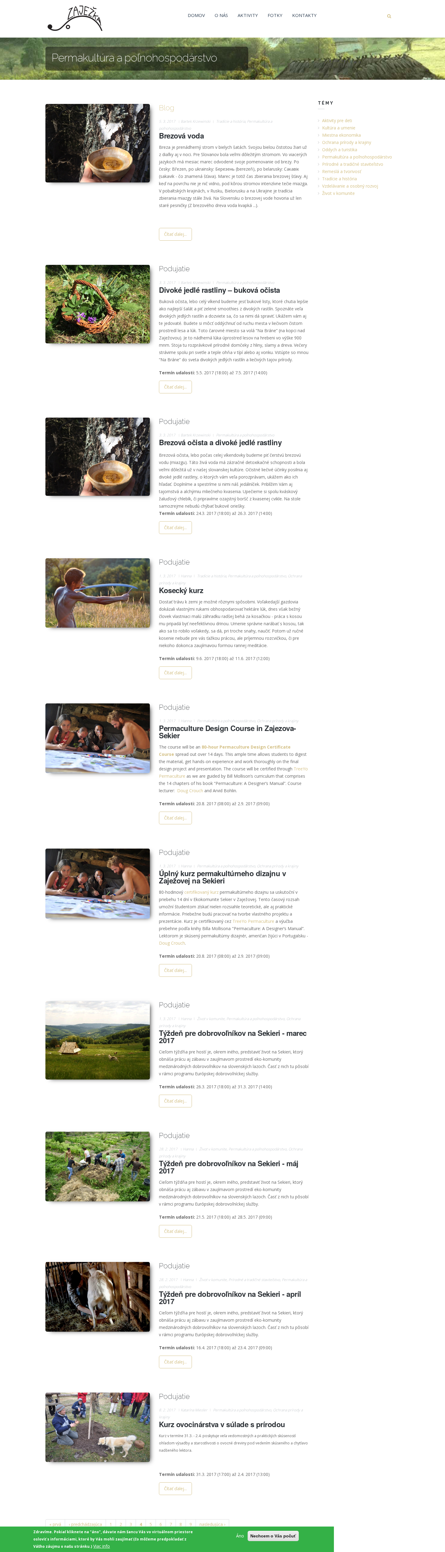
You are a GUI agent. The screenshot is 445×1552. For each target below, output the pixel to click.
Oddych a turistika (339, 149)
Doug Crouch (190, 790)
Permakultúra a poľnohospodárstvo (245, 282)
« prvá (55, 1524)
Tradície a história (230, 121)
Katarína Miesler (194, 1410)
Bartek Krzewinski (195, 121)
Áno (240, 1536)
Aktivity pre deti (337, 120)
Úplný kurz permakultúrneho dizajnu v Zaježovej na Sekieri (222, 877)
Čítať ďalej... (175, 234)
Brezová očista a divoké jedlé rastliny (220, 442)
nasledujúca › (212, 1524)
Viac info (101, 1546)
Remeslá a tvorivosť (341, 171)
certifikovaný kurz (201, 892)
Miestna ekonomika (341, 135)
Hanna (186, 576)
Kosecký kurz (181, 590)
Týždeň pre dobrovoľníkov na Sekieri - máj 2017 (228, 1167)
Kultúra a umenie (338, 128)
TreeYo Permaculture (253, 921)
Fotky (275, 15)
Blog (166, 107)
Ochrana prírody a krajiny (277, 720)
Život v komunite (211, 1018)
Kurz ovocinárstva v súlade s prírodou (222, 1424)
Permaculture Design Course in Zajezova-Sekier (227, 731)
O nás (221, 15)
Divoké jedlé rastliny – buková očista (219, 290)
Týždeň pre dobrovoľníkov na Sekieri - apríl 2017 (230, 1297)
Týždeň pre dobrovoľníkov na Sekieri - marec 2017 (233, 1036)
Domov (196, 15)
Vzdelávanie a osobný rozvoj (350, 186)
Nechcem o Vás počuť (273, 1536)
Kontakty (304, 15)
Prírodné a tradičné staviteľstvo (254, 1279)
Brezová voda (181, 135)
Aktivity (248, 15)
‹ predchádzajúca (85, 1524)
